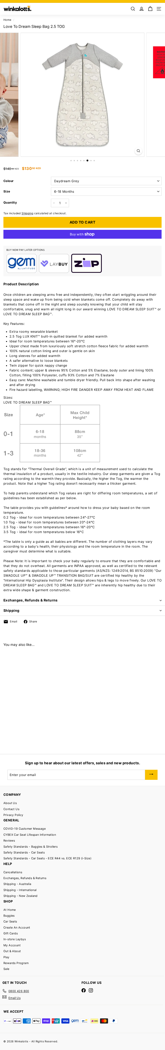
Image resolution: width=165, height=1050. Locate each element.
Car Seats (10, 921)
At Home (9, 909)
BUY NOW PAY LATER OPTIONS (25, 249)
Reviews (9, 840)
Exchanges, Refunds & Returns (30, 600)
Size (6, 191)
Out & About (12, 951)
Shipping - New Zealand (20, 895)
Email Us (14, 998)
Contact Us (11, 809)
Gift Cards (10, 933)
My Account (12, 945)
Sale (6, 969)
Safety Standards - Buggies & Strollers (30, 846)
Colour (8, 181)
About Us (10, 803)
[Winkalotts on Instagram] (91, 990)
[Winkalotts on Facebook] (83, 990)
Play (6, 957)
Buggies (9, 915)
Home (7, 19)
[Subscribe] (151, 775)
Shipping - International (20, 890)
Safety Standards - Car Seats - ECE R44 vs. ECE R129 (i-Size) (47, 858)
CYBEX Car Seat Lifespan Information (29, 834)
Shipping (27, 213)
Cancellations (12, 872)
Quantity (10, 202)
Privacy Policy (13, 815)
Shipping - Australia (17, 884)
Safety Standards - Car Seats (24, 852)
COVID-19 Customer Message (24, 828)
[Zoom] (138, 151)
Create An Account (16, 927)
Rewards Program (16, 963)
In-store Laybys (14, 939)
